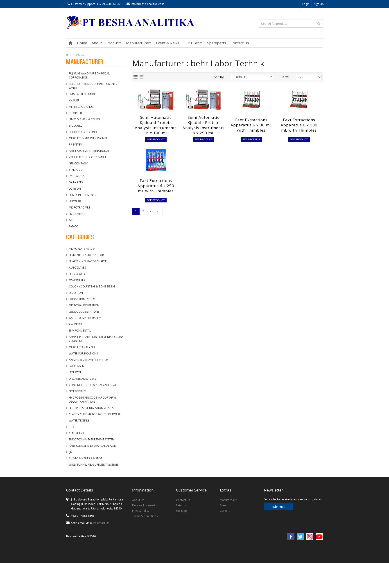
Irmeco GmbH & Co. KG (84, 119)
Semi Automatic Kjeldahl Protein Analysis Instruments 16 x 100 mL (156, 125)
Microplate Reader (82, 249)
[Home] (70, 42)
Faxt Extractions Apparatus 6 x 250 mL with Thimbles (156, 185)
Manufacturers (139, 42)
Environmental (80, 330)
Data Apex (76, 182)
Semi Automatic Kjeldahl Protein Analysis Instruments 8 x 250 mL (203, 125)
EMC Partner (77, 214)
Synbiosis (75, 170)
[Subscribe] (293, 503)
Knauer (74, 100)
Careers (225, 511)
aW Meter (75, 324)
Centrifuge (77, 433)
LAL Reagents (78, 366)
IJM (70, 452)
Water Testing (79, 420)
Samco (73, 226)
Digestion (76, 293)
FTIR (71, 427)
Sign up (319, 4)
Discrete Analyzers (82, 379)
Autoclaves (77, 267)
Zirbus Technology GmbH (87, 157)
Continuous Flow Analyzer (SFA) (92, 385)
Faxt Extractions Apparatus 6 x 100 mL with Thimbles (299, 125)
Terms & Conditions (145, 516)
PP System (75, 144)
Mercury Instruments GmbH (88, 138)
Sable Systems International (89, 151)
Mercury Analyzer (82, 347)
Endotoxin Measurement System (91, 439)
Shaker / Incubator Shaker (88, 261)
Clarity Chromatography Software (94, 414)
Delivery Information (145, 505)
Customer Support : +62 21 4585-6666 (95, 4)
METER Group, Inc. (81, 107)
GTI (71, 220)
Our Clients (193, 42)
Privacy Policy (140, 511)
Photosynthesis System (85, 458)
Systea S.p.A (77, 176)
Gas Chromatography (85, 318)
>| (158, 211)
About (97, 42)
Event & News (167, 42)
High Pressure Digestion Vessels (91, 408)
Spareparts (216, 42)
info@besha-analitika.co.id (148, 4)
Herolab (75, 201)
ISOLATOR (75, 372)
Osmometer (77, 280)
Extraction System (82, 299)
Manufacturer (228, 500)
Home (82, 42)
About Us (138, 500)
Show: (285, 77)
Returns (181, 505)
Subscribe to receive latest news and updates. (293, 499)
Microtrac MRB (79, 207)
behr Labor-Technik (83, 132)
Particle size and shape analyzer (92, 446)
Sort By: (219, 77)
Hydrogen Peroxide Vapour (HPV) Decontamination (92, 400)
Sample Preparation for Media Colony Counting (96, 339)
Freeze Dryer (77, 391)
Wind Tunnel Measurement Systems (93, 465)
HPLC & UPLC (77, 274)
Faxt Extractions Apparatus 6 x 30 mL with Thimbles (251, 125)
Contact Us (240, 42)
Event (223, 505)
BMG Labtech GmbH (82, 94)
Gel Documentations (84, 312)
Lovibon (75, 189)
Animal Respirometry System (88, 360)
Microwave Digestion (84, 305)
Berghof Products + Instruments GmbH (93, 86)
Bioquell (75, 126)
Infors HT (75, 113)
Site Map (181, 511)
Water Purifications (83, 353)
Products (114, 42)
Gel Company (78, 163)
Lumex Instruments (82, 195)
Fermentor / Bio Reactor (86, 255)
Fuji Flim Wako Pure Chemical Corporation (89, 75)
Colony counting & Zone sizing (92, 286)
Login (305, 4)
